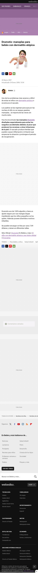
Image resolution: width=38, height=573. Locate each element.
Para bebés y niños (16, 242)
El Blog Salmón (24, 534)
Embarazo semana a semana (9, 457)
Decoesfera (5, 537)
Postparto (5, 449)
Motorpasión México (25, 559)
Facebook (3, 73)
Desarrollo (23, 449)
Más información (28, 571)
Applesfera (5, 501)
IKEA (19, 32)
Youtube (18, 423)
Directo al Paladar (7, 521)
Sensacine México (25, 553)
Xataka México (6, 550)
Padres (4, 462)
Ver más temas (8, 468)
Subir (30, 484)
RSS (27, 423)
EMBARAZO (17, 6)
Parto (21, 445)
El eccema (6, 238)
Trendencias (5, 534)
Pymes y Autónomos (25, 537)
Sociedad (23, 456)
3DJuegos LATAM (25, 550)
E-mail (14, 73)
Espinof (22, 511)
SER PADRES (6, 6)
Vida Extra (22, 498)
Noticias (5, 441)
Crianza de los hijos (26, 452)
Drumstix (31, 120)
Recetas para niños (8, 452)
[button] (11, 90)
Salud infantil (29, 242)
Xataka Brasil (6, 553)
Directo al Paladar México (9, 559)
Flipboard (10, 73)
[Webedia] (33, 1)
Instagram (22, 423)
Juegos (6, 32)
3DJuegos (23, 495)
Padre (13, 32)
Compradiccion (6, 540)
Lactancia (5, 445)
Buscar (35, 476)
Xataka (4, 495)
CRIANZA (27, 6)
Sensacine (23, 508)
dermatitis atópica (26, 101)
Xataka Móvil (6, 498)
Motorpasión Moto (25, 524)
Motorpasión (23, 521)
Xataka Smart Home (8, 503)
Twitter (6, 73)
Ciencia (25, 32)
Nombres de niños (21, 416)
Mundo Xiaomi (6, 506)
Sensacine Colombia (25, 556)
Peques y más (24, 462)
